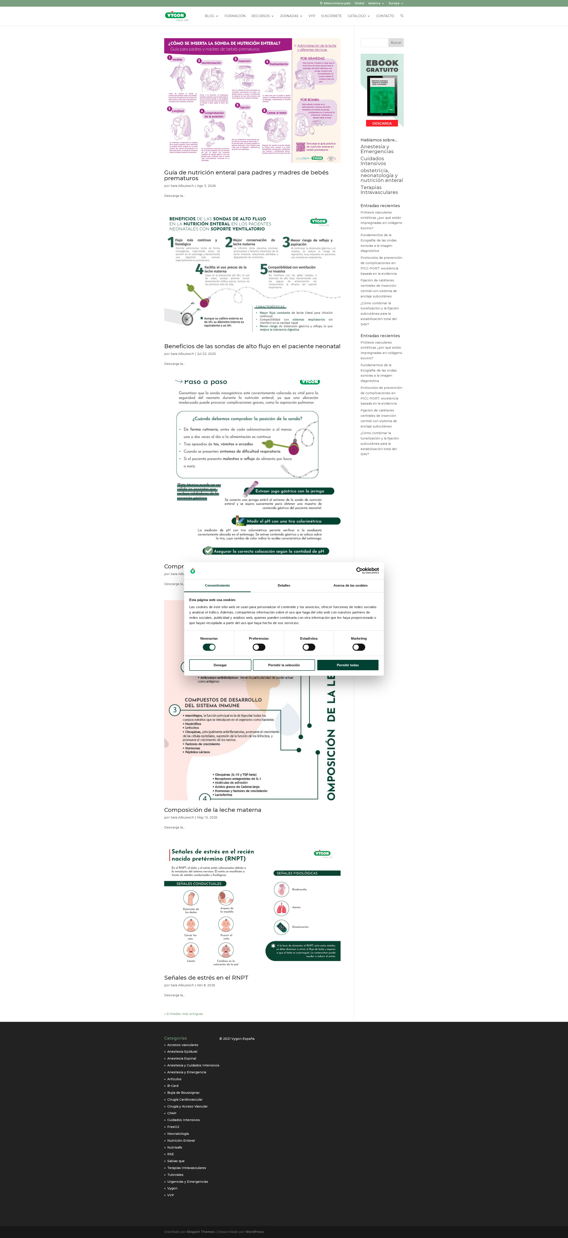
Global (359, 3)
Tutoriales (175, 1175)
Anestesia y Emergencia (186, 1072)
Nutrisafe (174, 1147)
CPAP (171, 1113)
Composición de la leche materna (212, 809)
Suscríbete (331, 16)
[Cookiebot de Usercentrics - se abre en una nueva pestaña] (359, 570)
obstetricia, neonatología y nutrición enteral (382, 175)
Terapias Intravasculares (379, 189)
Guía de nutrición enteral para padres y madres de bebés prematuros (246, 175)
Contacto (385, 16)
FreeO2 (173, 1127)
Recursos (260, 16)
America (374, 3)
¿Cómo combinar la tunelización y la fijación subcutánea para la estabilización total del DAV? (380, 313)
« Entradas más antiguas (183, 1014)
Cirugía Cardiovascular (185, 1100)
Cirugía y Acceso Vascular (187, 1106)
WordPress (254, 1232)
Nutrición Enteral (181, 1141)
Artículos (174, 1079)
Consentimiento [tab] (217, 585)
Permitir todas (348, 665)
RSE (170, 1154)
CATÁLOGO (357, 16)
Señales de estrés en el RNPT (206, 977)
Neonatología (178, 1134)
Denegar (220, 665)
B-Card (172, 1086)
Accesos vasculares (182, 1045)
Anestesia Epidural (182, 1052)
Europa (394, 3)
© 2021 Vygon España (236, 1039)
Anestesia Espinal (181, 1058)
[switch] (259, 647)
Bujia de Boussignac (183, 1093)
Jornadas (289, 16)
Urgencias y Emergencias (187, 1182)
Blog (209, 16)
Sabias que (176, 1161)
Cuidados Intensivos (373, 161)
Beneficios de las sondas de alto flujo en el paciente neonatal (252, 346)
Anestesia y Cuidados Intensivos (193, 1065)
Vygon (172, 1188)
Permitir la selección (284, 665)
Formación (235, 16)
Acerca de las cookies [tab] (350, 585)
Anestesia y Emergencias (377, 149)
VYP (312, 16)
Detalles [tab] (284, 585)
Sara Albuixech (182, 186)
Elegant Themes (201, 1232)
